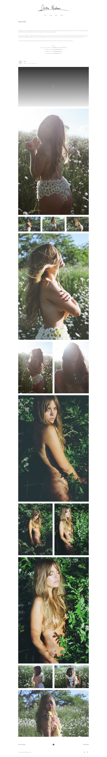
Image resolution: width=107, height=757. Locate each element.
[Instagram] (84, 752)
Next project (86, 744)
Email (36, 63)
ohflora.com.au (64, 47)
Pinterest (32, 63)
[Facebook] (87, 752)
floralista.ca (55, 47)
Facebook (25, 63)
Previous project (21, 744)
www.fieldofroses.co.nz (57, 53)
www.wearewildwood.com (57, 49)
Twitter (29, 63)
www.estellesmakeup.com (58, 51)
